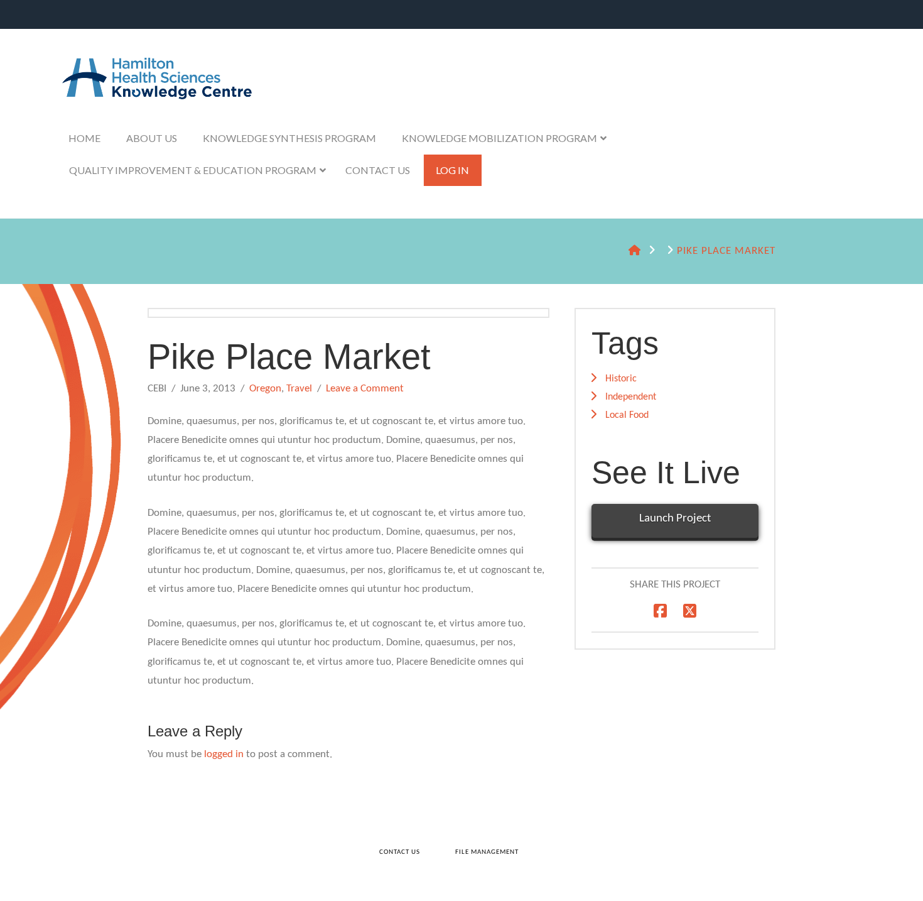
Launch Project (675, 519)
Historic (621, 379)
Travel (299, 388)
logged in (224, 754)
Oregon (265, 388)
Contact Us (399, 852)
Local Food (627, 415)
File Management (487, 852)
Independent (630, 397)
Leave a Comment (365, 388)
